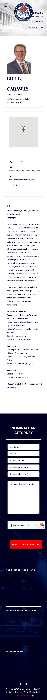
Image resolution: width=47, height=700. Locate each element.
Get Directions (19, 185)
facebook (20, 685)
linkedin (26, 685)
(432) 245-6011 (19, 161)
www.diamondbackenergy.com (22, 179)
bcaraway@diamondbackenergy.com (24, 170)
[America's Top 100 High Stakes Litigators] (23, 12)
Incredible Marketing (22, 695)
